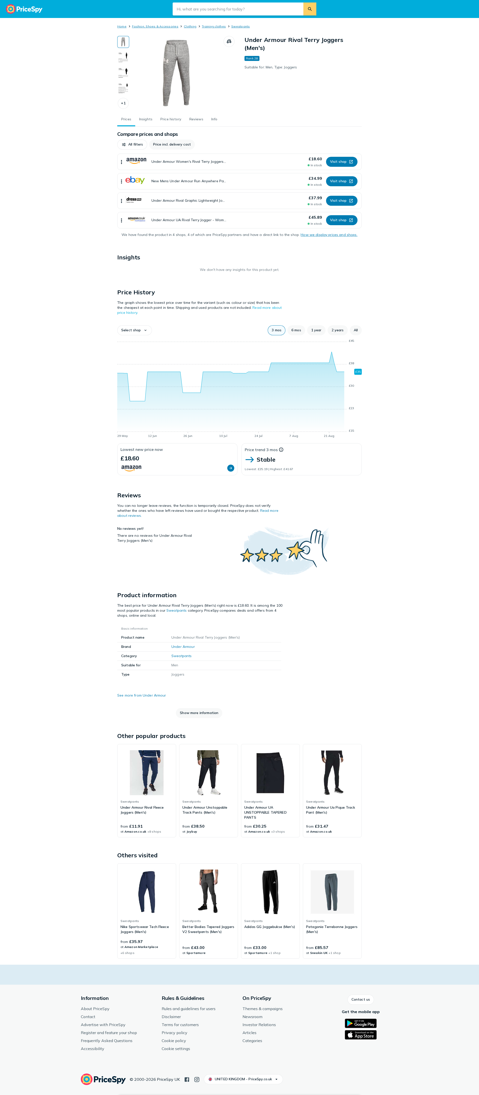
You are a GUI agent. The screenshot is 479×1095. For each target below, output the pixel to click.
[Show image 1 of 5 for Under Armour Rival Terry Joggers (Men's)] (123, 42)
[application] (239, 389)
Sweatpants (240, 26)
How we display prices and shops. (329, 234)
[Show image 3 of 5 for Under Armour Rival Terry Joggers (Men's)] (123, 73)
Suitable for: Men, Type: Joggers (270, 67)
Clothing (190, 26)
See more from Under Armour (141, 695)
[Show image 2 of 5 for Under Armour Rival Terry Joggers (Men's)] (123, 57)
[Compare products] (229, 41)
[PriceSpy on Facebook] (187, 1079)
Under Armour (183, 646)
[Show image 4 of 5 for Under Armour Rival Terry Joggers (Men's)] (123, 88)
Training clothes (214, 26)
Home (121, 26)
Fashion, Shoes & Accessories (155, 26)
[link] (146, 790)
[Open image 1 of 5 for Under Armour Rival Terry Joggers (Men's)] (176, 73)
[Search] (309, 8)
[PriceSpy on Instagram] (197, 1079)
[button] (123, 103)
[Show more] (121, 162)
